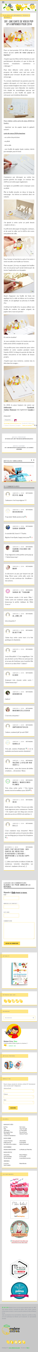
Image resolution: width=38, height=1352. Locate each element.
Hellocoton (7, 407)
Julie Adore (7, 1130)
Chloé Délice (22, 1140)
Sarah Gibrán (19, 528)
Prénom (18, 1094)
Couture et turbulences (10, 1135)
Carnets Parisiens (8, 1140)
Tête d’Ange (7, 1134)
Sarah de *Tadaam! (21, 592)
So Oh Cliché (22, 1156)
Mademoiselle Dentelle (10, 1149)
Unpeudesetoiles (20, 727)
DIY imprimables (16, 15)
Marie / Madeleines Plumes (21, 783)
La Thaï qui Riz (23, 1130)
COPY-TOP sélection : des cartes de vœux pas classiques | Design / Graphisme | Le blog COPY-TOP (17, 853)
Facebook (30, 407)
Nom (5, 894)
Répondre (29, 493)
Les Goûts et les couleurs (10, 1144)
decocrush (18, 512)
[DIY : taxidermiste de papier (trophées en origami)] (8, 1068)
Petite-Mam (18, 495)
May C (28, 1348)
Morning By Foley (8, 1132)
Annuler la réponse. (21, 892)
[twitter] (17, 1002)
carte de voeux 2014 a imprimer (14, 133)
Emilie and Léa (7, 1142)
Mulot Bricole (22, 1163)
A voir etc (6, 1163)
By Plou (6, 1127)
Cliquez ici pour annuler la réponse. (17, 886)
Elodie (16, 675)
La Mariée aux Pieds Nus (25, 1149)
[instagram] (5, 1002)
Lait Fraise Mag (7, 1156)
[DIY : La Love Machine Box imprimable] (18, 1068)
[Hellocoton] (13, 1002)
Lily (14, 651)
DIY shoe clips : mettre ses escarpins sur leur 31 (19, 437)
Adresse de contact (11, 903)
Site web (6, 912)
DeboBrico (17, 694)
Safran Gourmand (24, 1144)
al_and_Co (17, 616)
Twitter (6, 410)
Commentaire (8, 921)
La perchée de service (24, 1158)
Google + (31, 410)
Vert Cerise (22, 1127)
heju (15, 802)
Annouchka (6, 1154)
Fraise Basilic (22, 1142)
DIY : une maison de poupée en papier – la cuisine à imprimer (19, 447)
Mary (15, 568)
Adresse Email (18, 1088)
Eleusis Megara (23, 1154)
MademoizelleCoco (21, 710)
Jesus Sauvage (23, 1128)
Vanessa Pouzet (23, 1134)
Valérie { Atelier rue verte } (22, 763)
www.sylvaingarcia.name (14, 1348)
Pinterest (13, 410)
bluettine (17, 632)
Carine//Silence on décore (22, 550)
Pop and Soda (23, 1132)
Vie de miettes (7, 1158)
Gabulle (16, 744)
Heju (5, 1128)
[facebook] (9, 1002)
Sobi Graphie (7, 1165)
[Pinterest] (21, 1002)
